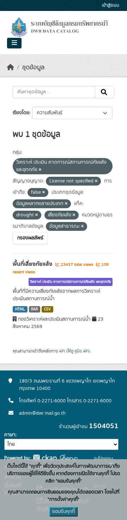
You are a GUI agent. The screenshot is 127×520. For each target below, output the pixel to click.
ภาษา (10, 434)
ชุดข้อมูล (33, 67)
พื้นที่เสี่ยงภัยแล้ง (33, 264)
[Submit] (104, 92)
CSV (47, 309)
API (62, 351)
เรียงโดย (21, 112)
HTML (20, 309)
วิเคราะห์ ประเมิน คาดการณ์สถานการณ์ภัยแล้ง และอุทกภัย (70, 281)
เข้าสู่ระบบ (110, 5)
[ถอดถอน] (40, 170)
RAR (34, 309)
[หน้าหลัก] (10, 67)
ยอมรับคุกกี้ (63, 511)
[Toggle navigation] (14, 43)
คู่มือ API (81, 351)
